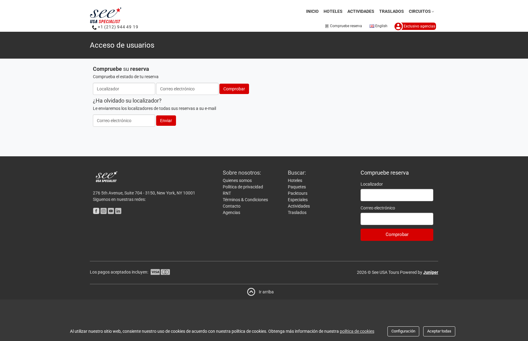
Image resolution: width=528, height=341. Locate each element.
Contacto (231, 206)
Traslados (391, 11)
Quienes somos (237, 180)
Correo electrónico (378, 207)
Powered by (419, 272)
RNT (227, 193)
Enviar (166, 120)
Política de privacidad (243, 186)
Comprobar (234, 88)
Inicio (312, 11)
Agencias (231, 212)
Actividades (360, 11)
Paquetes (297, 186)
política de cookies (357, 331)
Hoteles (333, 11)
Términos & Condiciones (245, 199)
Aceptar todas (439, 331)
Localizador (372, 184)
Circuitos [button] (420, 11)
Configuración (403, 331)
